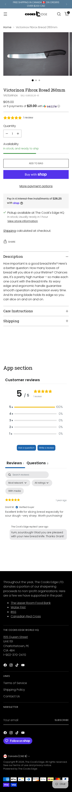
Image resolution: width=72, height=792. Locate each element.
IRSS (13, 612)
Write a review (46, 447)
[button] (36, 106)
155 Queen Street (15, 637)
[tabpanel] (36, 506)
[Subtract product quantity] (7, 133)
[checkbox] (14, 491)
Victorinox (10, 95)
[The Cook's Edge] (36, 14)
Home (7, 27)
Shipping (9, 231)
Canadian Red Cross (26, 616)
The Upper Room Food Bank (31, 603)
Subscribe (62, 720)
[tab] (37, 463)
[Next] (66, 4)
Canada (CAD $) (17, 756)
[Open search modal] (59, 14)
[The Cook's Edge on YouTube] (23, 665)
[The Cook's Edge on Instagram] (11, 665)
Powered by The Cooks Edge (20, 768)
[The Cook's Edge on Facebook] (5, 665)
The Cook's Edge (34, 761)
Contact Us (11, 696)
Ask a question (26, 447)
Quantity (9, 126)
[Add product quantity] (18, 133)
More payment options (36, 186)
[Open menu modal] (5, 14)
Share (11, 241)
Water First (18, 607)
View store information (22, 221)
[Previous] (5, 4)
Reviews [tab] (15, 463)
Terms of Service (15, 683)
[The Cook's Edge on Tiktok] (17, 665)
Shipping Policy (14, 690)
